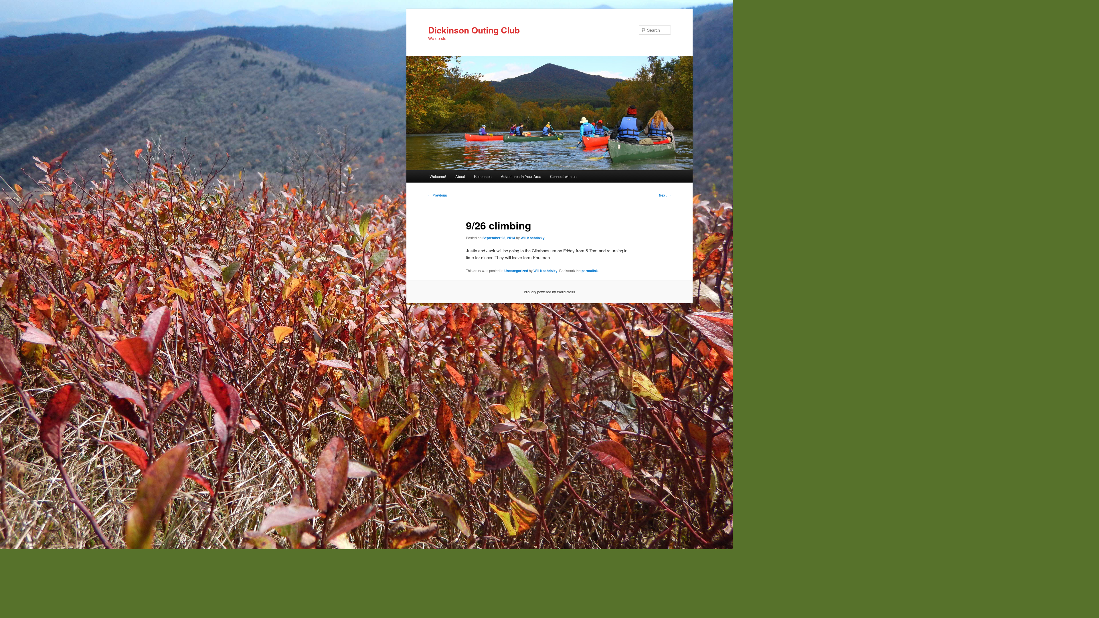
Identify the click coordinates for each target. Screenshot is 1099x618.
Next (665, 195)
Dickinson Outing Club (474, 30)
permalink (590, 270)
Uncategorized (516, 270)
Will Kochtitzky (533, 237)
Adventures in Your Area (521, 176)
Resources (483, 176)
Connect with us (563, 176)
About (460, 176)
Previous (437, 195)
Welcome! (438, 176)
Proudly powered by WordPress (549, 291)
